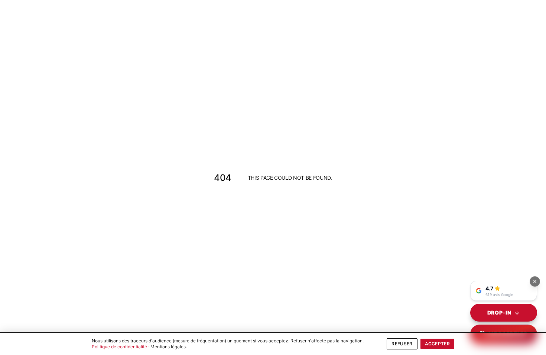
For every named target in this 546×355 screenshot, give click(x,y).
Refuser (401, 343)
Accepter (437, 343)
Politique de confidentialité (119, 346)
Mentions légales (168, 346)
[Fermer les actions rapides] (535, 281)
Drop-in (499, 312)
